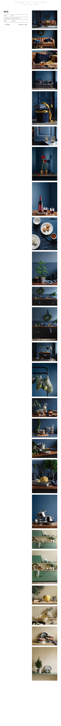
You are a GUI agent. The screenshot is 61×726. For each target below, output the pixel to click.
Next (26, 24)
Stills (31, 4)
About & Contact (31, 2)
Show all (24, 4)
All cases (7, 24)
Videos (37, 4)
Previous (21, 24)
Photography (43, 2)
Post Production (19, 2)
